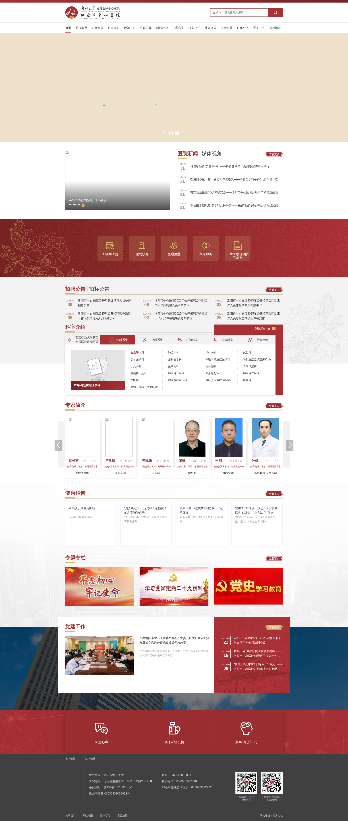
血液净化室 (212, 373)
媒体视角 (212, 153)
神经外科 (280, 469)
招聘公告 (75, 289)
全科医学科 (175, 359)
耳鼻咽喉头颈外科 (97, 473)
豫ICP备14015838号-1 (118, 787)
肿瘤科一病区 (138, 373)
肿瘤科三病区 (176, 373)
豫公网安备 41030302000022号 (109, 793)
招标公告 (99, 289)
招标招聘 (275, 27)
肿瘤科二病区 (251, 373)
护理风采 (178, 27)
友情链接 (70, 758)
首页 (68, 27)
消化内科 (211, 352)
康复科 (247, 380)
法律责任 (105, 815)
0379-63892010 (186, 781)
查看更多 (274, 154)
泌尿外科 (133, 473)
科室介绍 (75, 327)
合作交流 (242, 27)
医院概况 (81, 27)
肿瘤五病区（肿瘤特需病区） (146, 387)
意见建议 (122, 815)
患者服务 (97, 27)
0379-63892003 (181, 775)
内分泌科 (211, 366)
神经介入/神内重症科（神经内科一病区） (222, 380)
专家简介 (75, 405)
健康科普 (226, 27)
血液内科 (173, 366)
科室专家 (113, 27)
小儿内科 (135, 366)
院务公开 (194, 27)
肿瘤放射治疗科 (177, 380)
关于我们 (70, 815)
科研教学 (162, 27)
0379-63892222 (201, 787)
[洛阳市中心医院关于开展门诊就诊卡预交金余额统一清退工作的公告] (164, 146)
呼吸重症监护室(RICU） (257, 359)
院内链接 (90, 758)
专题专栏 (75, 557)
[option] (174, 87)
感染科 (247, 352)
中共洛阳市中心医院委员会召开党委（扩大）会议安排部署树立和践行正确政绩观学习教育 (174, 640)
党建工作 (146, 27)
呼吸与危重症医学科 (87, 385)
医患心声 (259, 27)
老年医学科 (137, 359)
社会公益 (210, 27)
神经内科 (173, 352)
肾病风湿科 (250, 366)
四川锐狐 (278, 815)
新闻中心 (130, 27)
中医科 (134, 380)
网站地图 (88, 815)
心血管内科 (137, 352)
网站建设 (265, 815)
